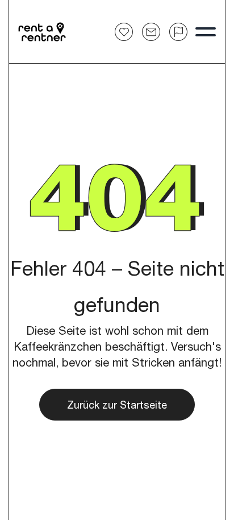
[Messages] (151, 32)
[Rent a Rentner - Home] (42, 32)
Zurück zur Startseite (117, 404)
